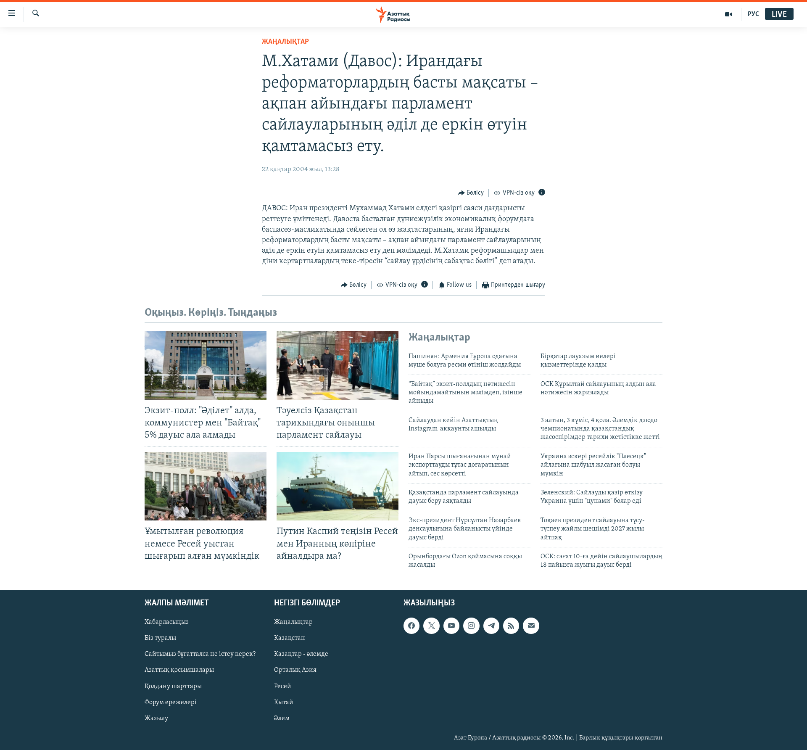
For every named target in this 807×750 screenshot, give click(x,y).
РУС (753, 14)
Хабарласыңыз (167, 622)
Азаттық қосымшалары (179, 670)
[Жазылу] (531, 626)
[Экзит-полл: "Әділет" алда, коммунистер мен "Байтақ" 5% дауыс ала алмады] (205, 365)
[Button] (471, 193)
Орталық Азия (295, 670)
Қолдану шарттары (173, 686)
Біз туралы (160, 638)
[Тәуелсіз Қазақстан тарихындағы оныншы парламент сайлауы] (337, 365)
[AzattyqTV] (728, 14)
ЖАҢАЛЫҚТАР (285, 42)
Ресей (282, 686)
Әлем (282, 718)
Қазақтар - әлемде (301, 654)
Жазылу (156, 718)
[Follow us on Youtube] (451, 626)
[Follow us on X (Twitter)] (431, 626)
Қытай (283, 702)
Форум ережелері (171, 702)
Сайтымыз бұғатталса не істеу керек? (200, 654)
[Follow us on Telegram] (491, 626)
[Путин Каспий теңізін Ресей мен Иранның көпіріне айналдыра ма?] (337, 486)
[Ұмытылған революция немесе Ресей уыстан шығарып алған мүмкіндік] (205, 486)
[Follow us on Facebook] (411, 626)
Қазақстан (289, 638)
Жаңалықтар (293, 622)
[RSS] (511, 626)
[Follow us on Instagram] (471, 626)
